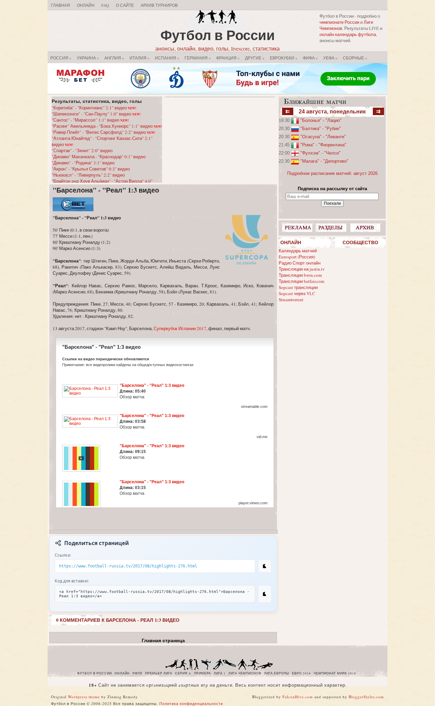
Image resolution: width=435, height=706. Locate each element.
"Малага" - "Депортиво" (324, 161)
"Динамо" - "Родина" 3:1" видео (83, 163)
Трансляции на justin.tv (302, 269)
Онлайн (85, 5)
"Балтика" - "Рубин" (320, 128)
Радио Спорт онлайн (299, 263)
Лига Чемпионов (244, 673)
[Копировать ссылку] (265, 566)
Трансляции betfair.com (301, 281)
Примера (202, 673)
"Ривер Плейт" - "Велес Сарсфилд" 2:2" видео (103, 132)
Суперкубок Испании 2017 (180, 328)
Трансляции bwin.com (300, 275)
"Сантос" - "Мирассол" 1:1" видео (90, 120)
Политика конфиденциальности (191, 703)
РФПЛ (137, 673)
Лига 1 (220, 673)
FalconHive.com (297, 696)
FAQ (105, 5)
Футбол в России (217, 35)
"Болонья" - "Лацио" (321, 120)
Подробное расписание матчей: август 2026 (332, 173)
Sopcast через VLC (297, 293)
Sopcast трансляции (298, 287)
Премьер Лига (158, 673)
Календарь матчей (298, 251)
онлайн (122, 673)
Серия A (183, 673)
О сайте (125, 5)
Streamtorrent (291, 299)
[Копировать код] (265, 594)
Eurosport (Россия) (297, 257)
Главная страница (163, 640)
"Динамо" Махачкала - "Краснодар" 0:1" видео (98, 156)
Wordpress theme (84, 696)
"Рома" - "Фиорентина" (323, 144)
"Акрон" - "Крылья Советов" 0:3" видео (91, 169)
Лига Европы (276, 673)
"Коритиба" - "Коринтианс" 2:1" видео (94, 108)
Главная (60, 5)
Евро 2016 (301, 673)
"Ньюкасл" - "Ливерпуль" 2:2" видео (88, 175)
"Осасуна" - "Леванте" (323, 136)
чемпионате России (339, 22)
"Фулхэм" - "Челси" (320, 153)
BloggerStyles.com (366, 696)
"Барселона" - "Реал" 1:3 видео (106, 190)
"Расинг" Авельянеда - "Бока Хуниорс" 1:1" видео (107, 126)
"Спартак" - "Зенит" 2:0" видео (82, 150)
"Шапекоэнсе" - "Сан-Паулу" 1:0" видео (96, 114)
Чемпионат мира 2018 (335, 673)
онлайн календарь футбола (347, 34)
